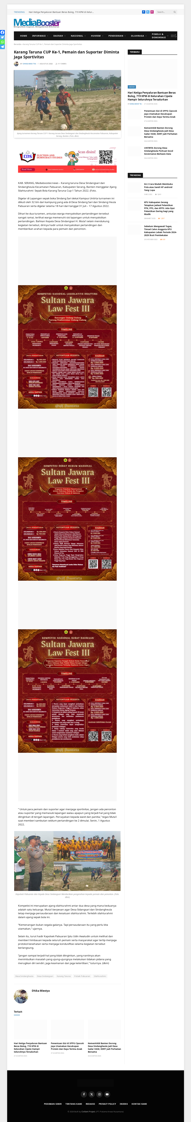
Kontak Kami (139, 1104)
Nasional (77, 35)
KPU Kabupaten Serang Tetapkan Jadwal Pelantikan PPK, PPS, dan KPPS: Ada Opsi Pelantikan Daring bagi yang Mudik (159, 208)
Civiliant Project (88, 1111)
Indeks (124, 1104)
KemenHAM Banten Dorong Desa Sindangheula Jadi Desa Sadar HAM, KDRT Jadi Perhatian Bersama (104, 1047)
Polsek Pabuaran (82, 976)
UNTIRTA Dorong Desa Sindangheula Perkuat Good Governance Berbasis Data (158, 150)
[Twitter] (2, 37)
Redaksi (90, 1104)
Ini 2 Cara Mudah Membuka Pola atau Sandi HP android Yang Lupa (158, 187)
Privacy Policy (107, 1104)
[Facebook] (2, 32)
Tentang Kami (74, 1104)
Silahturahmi (100, 976)
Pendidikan (115, 35)
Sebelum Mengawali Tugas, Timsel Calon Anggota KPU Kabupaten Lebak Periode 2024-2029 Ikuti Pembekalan (160, 231)
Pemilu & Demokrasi (159, 36)
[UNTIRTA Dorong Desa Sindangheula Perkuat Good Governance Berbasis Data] (134, 151)
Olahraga (137, 35)
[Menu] (172, 36)
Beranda (17, 44)
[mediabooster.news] (37, 23)
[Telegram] (2, 46)
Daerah (58, 35)
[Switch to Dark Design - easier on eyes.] (175, 35)
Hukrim (96, 35)
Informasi (39, 35)
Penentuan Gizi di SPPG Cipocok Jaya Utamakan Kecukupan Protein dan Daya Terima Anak (67, 1046)
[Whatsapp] (2, 42)
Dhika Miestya (29, 64)
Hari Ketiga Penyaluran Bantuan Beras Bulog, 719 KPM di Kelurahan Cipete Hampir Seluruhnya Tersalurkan (62, 12)
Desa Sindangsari (45, 976)
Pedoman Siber (53, 1104)
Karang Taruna (64, 976)
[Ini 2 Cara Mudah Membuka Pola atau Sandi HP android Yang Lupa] (134, 187)
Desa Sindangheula (24, 976)
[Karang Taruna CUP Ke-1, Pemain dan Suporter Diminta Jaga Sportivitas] (67, 100)
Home (23, 35)
